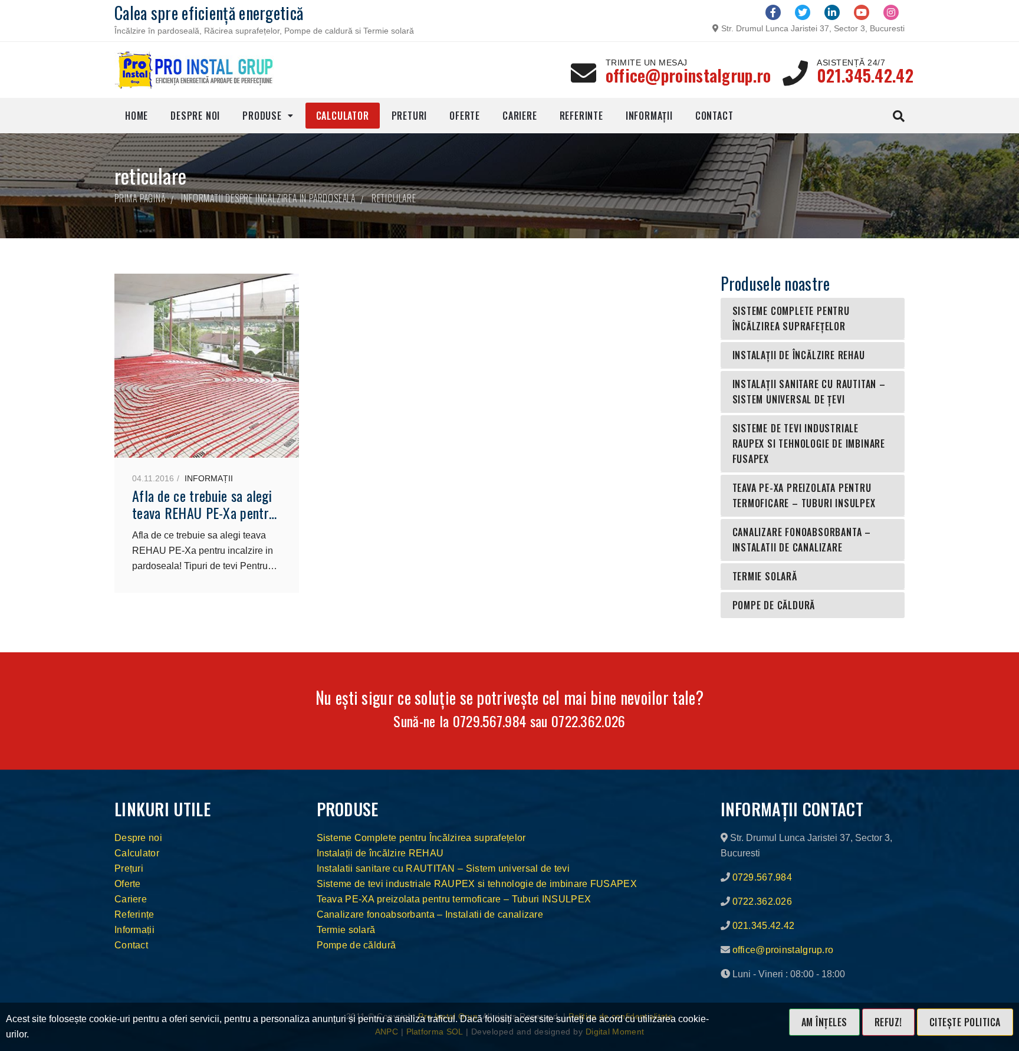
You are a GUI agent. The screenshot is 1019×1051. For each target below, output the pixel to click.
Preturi (410, 116)
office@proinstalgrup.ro (688, 75)
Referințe (134, 914)
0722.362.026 (588, 720)
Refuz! (888, 1022)
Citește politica (965, 1022)
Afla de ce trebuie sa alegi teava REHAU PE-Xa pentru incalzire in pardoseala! (203, 512)
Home (136, 116)
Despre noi (138, 838)
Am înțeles (824, 1022)
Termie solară (764, 576)
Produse (262, 116)
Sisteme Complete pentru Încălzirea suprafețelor (791, 318)
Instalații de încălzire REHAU (798, 355)
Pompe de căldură (774, 605)
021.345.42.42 (865, 75)
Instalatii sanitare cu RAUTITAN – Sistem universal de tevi (443, 868)
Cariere (519, 116)
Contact (714, 116)
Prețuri (128, 868)
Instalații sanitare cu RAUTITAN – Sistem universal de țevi (809, 391)
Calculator (342, 116)
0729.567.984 (490, 720)
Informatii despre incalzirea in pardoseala (268, 198)
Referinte (581, 116)
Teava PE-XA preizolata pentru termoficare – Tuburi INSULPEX (804, 495)
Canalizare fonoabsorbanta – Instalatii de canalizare (802, 539)
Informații (649, 116)
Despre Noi (195, 116)
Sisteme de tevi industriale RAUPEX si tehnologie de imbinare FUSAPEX (809, 443)
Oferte (464, 116)
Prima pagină (140, 198)
